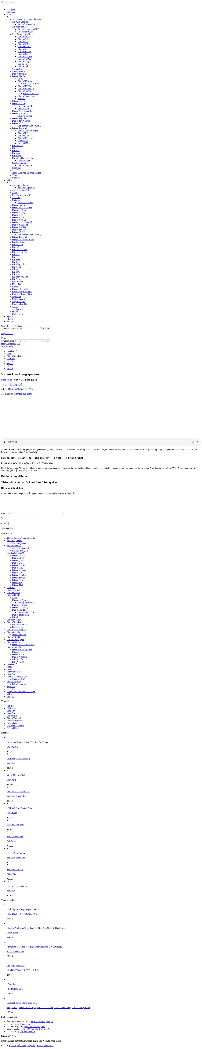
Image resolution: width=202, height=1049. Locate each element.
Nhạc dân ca (6, 380)
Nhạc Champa (18, 301)
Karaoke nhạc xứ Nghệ (22, 291)
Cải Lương (17, 69)
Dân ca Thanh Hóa (26, 96)
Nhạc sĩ (10, 319)
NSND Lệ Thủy (14, 970)
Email (4, 523)
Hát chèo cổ (17, 145)
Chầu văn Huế (24, 160)
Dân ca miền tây (19, 101)
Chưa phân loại (18, 71)
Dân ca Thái (23, 66)
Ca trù (20, 79)
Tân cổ (15, 170)
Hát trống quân (18, 153)
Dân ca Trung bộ (19, 128)
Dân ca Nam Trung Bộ (22, 111)
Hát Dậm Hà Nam (31, 84)
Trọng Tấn (20, 796)
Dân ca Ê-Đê (23, 44)
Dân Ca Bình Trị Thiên (28, 131)
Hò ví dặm (16, 284)
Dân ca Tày (23, 64)
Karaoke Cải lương (20, 289)
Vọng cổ (16, 178)
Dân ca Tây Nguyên (21, 121)
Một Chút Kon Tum (15, 824)
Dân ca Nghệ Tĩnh (20, 225)
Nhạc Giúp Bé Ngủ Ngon (42, 1021)
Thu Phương (12, 747)
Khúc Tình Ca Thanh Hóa (18, 791)
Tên (3, 518)
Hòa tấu (15, 286)
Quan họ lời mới (25, 116)
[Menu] (2, 5)
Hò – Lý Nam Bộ (25, 106)
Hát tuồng (16, 155)
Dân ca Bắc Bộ (18, 76)
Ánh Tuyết (11, 841)
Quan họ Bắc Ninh (20, 304)
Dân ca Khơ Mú (25, 56)
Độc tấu (15, 311)
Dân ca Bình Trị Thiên (22, 207)
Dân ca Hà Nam (25, 81)
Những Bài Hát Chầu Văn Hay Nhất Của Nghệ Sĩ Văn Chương (34, 947)
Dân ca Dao (23, 41)
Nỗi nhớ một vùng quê (35, 1026)
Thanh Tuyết (12, 933)
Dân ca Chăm (24, 39)
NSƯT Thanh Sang (62, 1007)
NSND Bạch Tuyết (27, 1007)
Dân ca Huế (23, 133)
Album (10, 321)
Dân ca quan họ (19, 113)
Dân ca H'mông (24, 51)
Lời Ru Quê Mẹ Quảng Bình (19, 808)
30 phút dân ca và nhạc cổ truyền (26, 19)
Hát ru (15, 148)
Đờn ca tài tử (23, 108)
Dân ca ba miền (19, 74)
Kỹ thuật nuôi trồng (45, 1045)
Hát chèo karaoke (19, 249)
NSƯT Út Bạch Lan (81, 1007)
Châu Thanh (12, 914)
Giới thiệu (11, 12)
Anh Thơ (11, 763)
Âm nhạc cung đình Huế (28, 29)
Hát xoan (16, 274)
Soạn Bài (31, 1045)
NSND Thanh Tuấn (30, 970)
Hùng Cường (12, 1007)
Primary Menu (7, 346)
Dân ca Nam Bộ (19, 103)
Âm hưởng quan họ (26, 24)
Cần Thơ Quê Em (27, 1031)
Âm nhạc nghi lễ (19, 27)
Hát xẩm (21, 98)
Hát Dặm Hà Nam (20, 252)
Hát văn (15, 269)
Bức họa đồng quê (15, 836)
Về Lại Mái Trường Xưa (39, 1029)
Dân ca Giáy (23, 49)
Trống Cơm (25, 1024)
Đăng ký (16, 343)
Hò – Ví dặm (17, 282)
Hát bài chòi (23, 140)
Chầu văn (16, 200)
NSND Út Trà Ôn (45, 1007)
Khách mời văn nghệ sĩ (22, 294)
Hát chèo (16, 247)
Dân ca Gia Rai (24, 46)
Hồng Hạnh (12, 813)
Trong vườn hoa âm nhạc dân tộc (26, 173)
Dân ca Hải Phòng (26, 88)
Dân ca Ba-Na (24, 36)
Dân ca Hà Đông (25, 86)
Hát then (16, 150)
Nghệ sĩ (10, 316)
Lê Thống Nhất (15, 384)
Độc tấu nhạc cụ (25, 165)
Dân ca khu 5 (23, 135)
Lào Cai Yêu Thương (16, 853)
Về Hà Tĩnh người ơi (16, 775)
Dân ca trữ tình (18, 123)
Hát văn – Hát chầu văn (22, 158)
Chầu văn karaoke (25, 202)
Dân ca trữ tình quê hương (29, 126)
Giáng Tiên (11, 874)
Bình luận (6, 513)
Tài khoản (18, 326)
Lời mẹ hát (11, 984)
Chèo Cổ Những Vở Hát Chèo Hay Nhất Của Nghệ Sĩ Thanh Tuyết (36, 928)
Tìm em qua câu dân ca (17, 886)
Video (14, 175)
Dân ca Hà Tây (18, 212)
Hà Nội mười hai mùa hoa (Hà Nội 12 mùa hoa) (27, 742)
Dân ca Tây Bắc (19, 118)
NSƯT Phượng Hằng (28, 914)
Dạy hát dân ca (18, 242)
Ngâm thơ (16, 168)
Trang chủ (11, 9)
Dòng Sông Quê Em (15, 965)
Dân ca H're (23, 54)
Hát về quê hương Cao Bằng (20, 389)
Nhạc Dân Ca (7, 326)
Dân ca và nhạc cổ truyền (23, 239)
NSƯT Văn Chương (15, 951)
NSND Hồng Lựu (15, 989)
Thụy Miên (11, 780)
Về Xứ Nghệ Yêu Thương (18, 758)
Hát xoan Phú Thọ (31, 93)
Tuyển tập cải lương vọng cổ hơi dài (22, 909)
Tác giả (10, 366)
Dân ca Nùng (23, 61)
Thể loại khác (18, 309)
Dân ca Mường (24, 59)
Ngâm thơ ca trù (19, 299)
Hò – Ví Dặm (24, 143)
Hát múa (16, 254)
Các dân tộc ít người (21, 34)
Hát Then (16, 259)
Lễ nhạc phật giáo (25, 32)
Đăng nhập (6, 343)
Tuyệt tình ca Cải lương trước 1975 (22, 1003)
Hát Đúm (16, 279)
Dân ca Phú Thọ (25, 91)
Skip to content (7, 2)
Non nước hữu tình (15, 869)
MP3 (9, 15)
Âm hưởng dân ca (20, 22)
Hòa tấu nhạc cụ (19, 163)
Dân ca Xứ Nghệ (25, 138)
